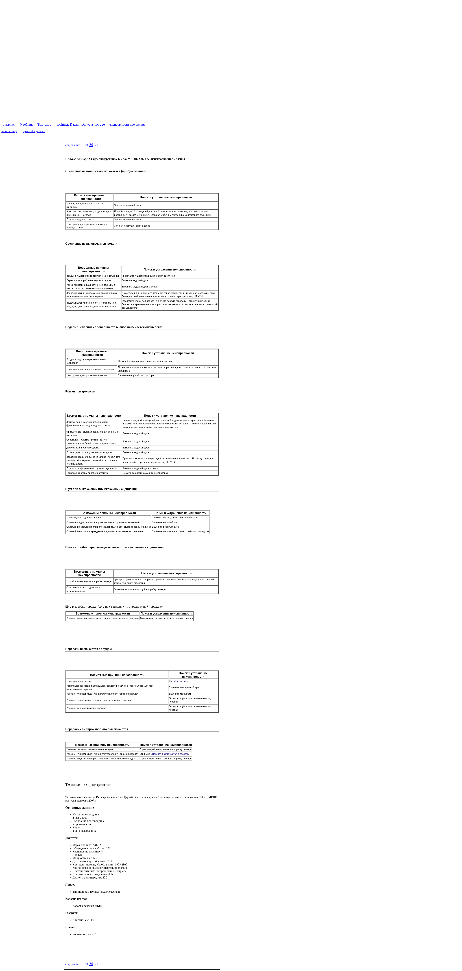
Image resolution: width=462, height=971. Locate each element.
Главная (9, 124)
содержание (72, 145)
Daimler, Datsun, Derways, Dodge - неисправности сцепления (101, 124)
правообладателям (34, 131)
